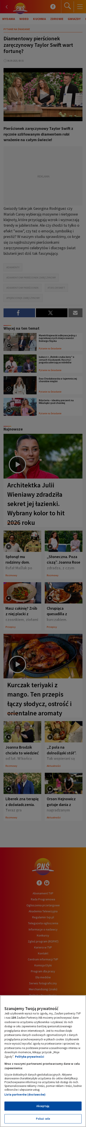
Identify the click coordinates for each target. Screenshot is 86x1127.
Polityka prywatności (29, 1057)
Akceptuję (42, 1106)
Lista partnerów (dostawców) (24, 1094)
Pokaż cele (43, 1119)
